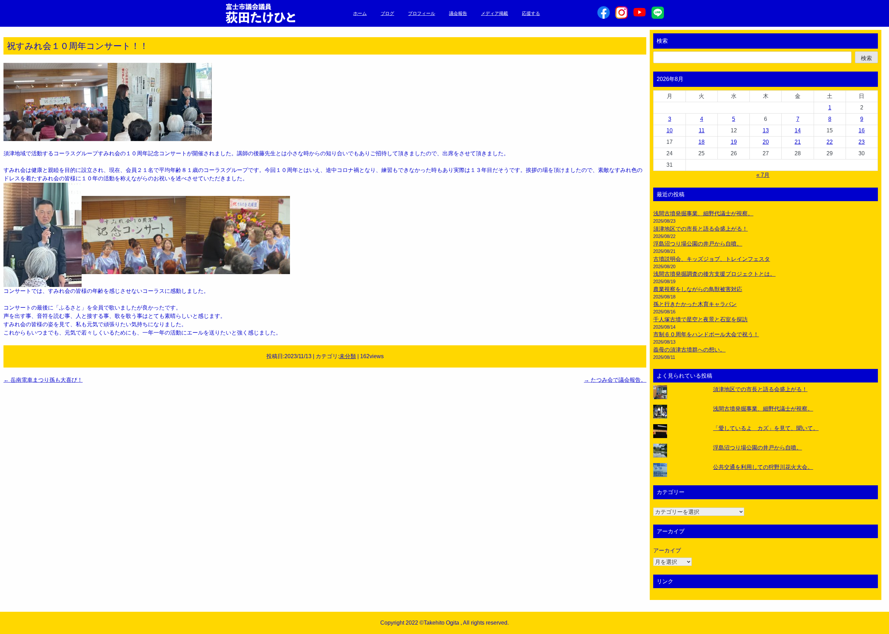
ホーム (360, 13)
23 (861, 142)
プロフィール (421, 13)
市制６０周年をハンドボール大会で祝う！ (706, 334)
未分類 (347, 356)
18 (701, 142)
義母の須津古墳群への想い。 (689, 350)
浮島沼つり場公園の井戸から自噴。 (697, 244)
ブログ (387, 13)
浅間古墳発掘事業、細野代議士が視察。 (703, 213)
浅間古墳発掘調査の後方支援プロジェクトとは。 (714, 274)
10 (669, 130)
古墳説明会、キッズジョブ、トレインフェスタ (711, 259)
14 (798, 130)
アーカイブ (667, 550)
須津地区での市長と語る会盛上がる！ (700, 229)
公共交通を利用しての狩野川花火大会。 (763, 467)
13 (766, 130)
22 (829, 142)
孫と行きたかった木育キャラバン (695, 304)
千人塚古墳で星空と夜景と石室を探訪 (700, 319)
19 (734, 142)
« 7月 (763, 175)
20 (766, 142)
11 (702, 130)
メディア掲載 (494, 13)
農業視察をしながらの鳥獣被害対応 (697, 289)
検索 (662, 41)
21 (798, 142)
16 (861, 130)
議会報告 (458, 13)
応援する (531, 13)
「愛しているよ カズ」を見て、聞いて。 (766, 428)
